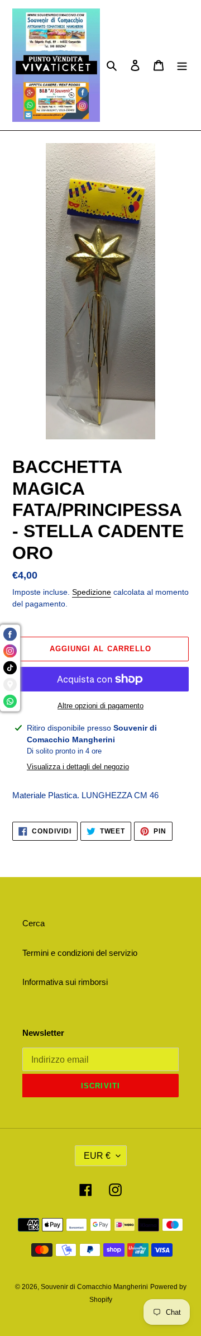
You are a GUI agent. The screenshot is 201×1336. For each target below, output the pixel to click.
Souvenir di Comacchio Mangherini (94, 1287)
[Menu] (182, 65)
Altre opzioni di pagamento (100, 706)
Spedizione (91, 592)
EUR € (97, 1155)
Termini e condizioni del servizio (79, 953)
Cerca (33, 923)
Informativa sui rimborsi (65, 982)
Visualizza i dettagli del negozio (78, 766)
